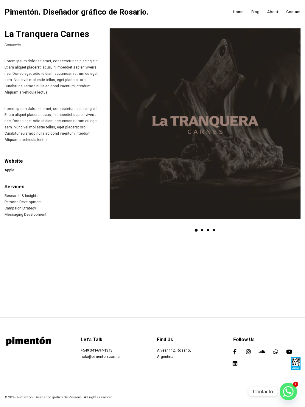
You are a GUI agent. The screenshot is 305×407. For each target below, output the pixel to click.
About (272, 12)
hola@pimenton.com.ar (101, 356)
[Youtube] (289, 352)
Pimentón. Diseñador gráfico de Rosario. (76, 12)
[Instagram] (249, 352)
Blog (255, 12)
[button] (196, 230)
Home (238, 12)
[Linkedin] (235, 363)
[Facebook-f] (235, 352)
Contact (293, 12)
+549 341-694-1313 (97, 350)
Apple (9, 170)
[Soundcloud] (262, 352)
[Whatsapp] (276, 352)
